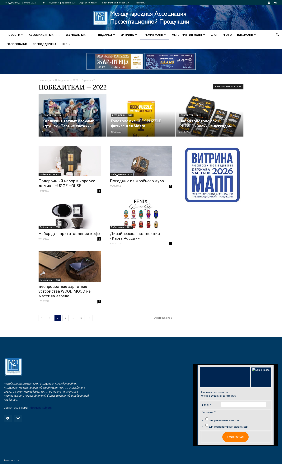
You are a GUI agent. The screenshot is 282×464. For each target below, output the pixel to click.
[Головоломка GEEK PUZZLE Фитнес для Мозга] (141, 115)
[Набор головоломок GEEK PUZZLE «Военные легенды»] (209, 115)
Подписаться (235, 436)
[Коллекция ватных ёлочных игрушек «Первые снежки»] (72, 115)
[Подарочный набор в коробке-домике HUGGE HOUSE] (70, 161)
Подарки (105, 35)
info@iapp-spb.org (40, 407)
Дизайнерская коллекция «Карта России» (135, 236)
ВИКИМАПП (245, 35)
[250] (119, 61)
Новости (13, 35)
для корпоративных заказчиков (228, 426)
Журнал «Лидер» (88, 2)
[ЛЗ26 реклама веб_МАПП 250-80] (170, 61)
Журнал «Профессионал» (62, 2)
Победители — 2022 (66, 80)
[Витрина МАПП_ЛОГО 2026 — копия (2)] (212, 175)
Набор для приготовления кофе (69, 233)
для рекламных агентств (224, 420)
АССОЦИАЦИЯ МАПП (43, 35)
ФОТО (227, 35)
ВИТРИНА (127, 35)
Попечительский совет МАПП (116, 2)
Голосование (17, 44)
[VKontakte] (275, 2)
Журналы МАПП (77, 35)
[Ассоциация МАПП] (141, 18)
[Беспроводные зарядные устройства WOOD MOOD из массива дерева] (70, 266)
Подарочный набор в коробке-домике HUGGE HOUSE (67, 183)
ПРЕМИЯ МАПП (153, 35)
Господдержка (44, 44)
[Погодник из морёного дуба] (141, 161)
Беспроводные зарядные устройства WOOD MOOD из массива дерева (65, 291)
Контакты (141, 2)
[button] (277, 35)
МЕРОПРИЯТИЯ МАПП (187, 35)
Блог (214, 35)
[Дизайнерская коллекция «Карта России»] (141, 214)
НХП (64, 44)
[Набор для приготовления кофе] (70, 214)
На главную (45, 80)
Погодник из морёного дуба (137, 181)
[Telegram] (269, 2)
